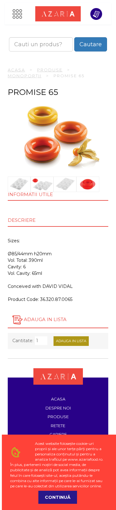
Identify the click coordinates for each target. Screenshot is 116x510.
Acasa (16, 69)
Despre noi (58, 407)
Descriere (22, 220)
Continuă (58, 497)
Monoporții (24, 75)
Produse (49, 69)
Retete (58, 425)
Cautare (90, 44)
